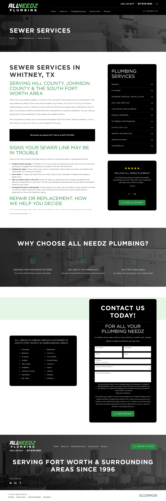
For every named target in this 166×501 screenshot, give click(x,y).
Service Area (93, 446)
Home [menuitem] (53, 11)
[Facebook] (20, 483)
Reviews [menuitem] (107, 11)
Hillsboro (34, 123)
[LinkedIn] (15, 483)
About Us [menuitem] (63, 11)
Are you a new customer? (104, 366)
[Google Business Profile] (11, 483)
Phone (98, 354)
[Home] (23, 7)
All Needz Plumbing (73, 103)
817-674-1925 (145, 4)
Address (98, 360)
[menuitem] (132, 85)
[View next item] (134, 194)
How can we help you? (103, 373)
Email (126, 354)
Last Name (128, 347)
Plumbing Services (78, 446)
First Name (99, 347)
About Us (64, 446)
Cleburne (90, 119)
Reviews (104, 446)
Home (56, 446)
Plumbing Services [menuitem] (78, 11)
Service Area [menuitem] (95, 11)
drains (43, 164)
